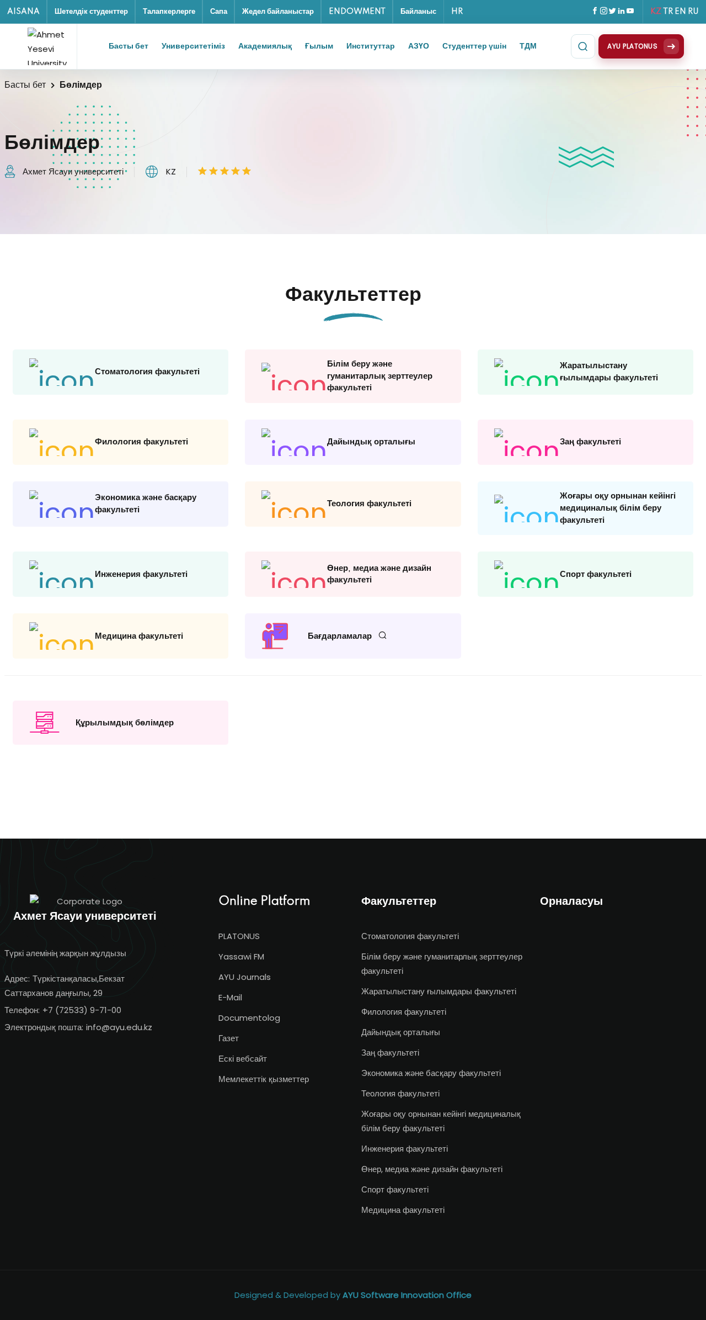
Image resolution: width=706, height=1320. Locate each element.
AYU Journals (244, 977)
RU (693, 11)
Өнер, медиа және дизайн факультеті (431, 1169)
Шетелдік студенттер (91, 11)
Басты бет (128, 46)
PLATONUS (239, 936)
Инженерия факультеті (404, 1148)
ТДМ (528, 46)
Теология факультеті (400, 1093)
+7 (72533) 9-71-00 (81, 1010)
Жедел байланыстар (278, 11)
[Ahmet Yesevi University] (49, 46)
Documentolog (249, 1018)
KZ (655, 11)
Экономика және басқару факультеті (431, 1073)
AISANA (23, 11)
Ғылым (319, 46)
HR (457, 11)
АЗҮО (418, 46)
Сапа (218, 11)
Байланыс (418, 11)
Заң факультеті (390, 1052)
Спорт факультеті (395, 1189)
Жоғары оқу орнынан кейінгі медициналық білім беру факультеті (441, 1121)
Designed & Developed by (353, 1295)
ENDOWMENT (357, 11)
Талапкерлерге (169, 11)
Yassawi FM (241, 956)
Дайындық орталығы (400, 1032)
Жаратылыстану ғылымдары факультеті (438, 991)
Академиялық (265, 46)
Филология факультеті (403, 1011)
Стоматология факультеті (410, 936)
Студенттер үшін (474, 46)
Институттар (370, 46)
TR (668, 11)
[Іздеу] (583, 46)
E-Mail (230, 997)
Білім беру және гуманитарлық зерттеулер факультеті (441, 964)
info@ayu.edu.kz (119, 1027)
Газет (228, 1038)
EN (680, 11)
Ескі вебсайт (242, 1058)
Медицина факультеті (403, 1210)
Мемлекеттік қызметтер (263, 1079)
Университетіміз (193, 46)
